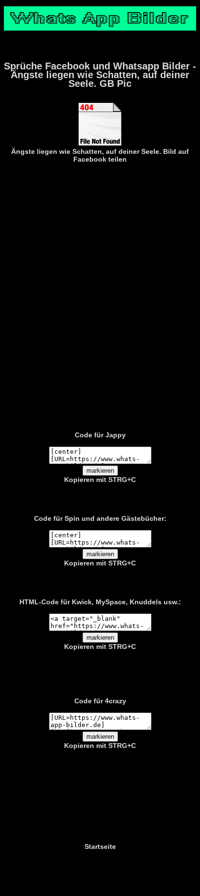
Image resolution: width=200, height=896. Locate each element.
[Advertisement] (100, 295)
